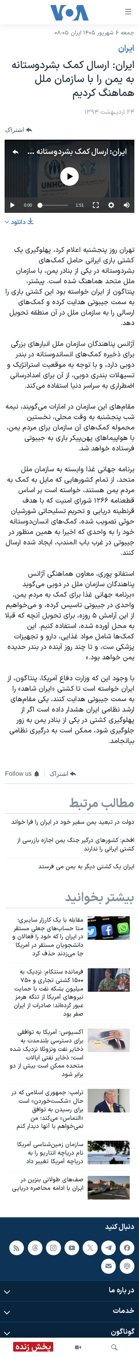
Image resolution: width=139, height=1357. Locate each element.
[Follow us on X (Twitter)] (90, 1248)
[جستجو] (114, 1347)
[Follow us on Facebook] (127, 1248)
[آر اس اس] (16, 1248)
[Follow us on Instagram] (53, 1248)
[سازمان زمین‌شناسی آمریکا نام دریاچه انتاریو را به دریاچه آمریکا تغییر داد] (109, 1152)
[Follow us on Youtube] (71, 1248)
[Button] (18, 130)
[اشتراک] (108, 1266)
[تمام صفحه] (95, 205)
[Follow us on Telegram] (108, 1248)
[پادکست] (127, 1266)
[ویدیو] (78, 1347)
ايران (126, 49)
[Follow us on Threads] (35, 1248)
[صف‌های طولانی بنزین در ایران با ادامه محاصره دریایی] (109, 1188)
